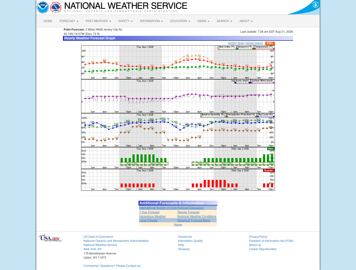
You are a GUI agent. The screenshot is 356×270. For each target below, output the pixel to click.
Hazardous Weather (152, 216)
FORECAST (68, 21)
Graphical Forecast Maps (193, 220)
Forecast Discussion (190, 208)
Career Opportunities (263, 249)
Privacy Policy (258, 236)
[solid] (232, 43)
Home (178, 224)
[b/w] (241, 43)
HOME (48, 21)
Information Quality (190, 240)
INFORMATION (150, 21)
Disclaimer (185, 236)
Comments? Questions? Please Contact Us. (112, 265)
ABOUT (245, 21)
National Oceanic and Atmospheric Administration (116, 240)
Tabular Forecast (188, 212)
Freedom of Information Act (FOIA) (271, 240)
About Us (255, 245)
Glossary (184, 249)
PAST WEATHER (97, 21)
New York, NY (93, 249)
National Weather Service (100, 245)
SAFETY (124, 21)
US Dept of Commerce (98, 236)
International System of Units (158, 208)
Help (181, 245)
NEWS (202, 21)
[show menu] (254, 43)
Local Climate (148, 220)
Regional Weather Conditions (196, 216)
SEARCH (223, 21)
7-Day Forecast (149, 212)
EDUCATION (179, 21)
